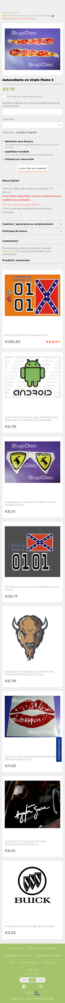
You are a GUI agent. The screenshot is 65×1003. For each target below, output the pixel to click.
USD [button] (24, 980)
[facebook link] (24, 987)
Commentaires (29, 962)
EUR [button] (32, 980)
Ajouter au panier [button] (32, 168)
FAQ (12, 962)
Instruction (49, 962)
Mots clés (32, 969)
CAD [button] (41, 980)
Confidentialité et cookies (17, 955)
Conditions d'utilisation (49, 955)
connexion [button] (9, 251)
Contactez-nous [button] (58, 749)
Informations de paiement (42, 948)
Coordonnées (15, 948)
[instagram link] (40, 987)
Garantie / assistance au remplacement (27, 224)
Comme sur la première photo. (24, 96)
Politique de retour (14, 231)
